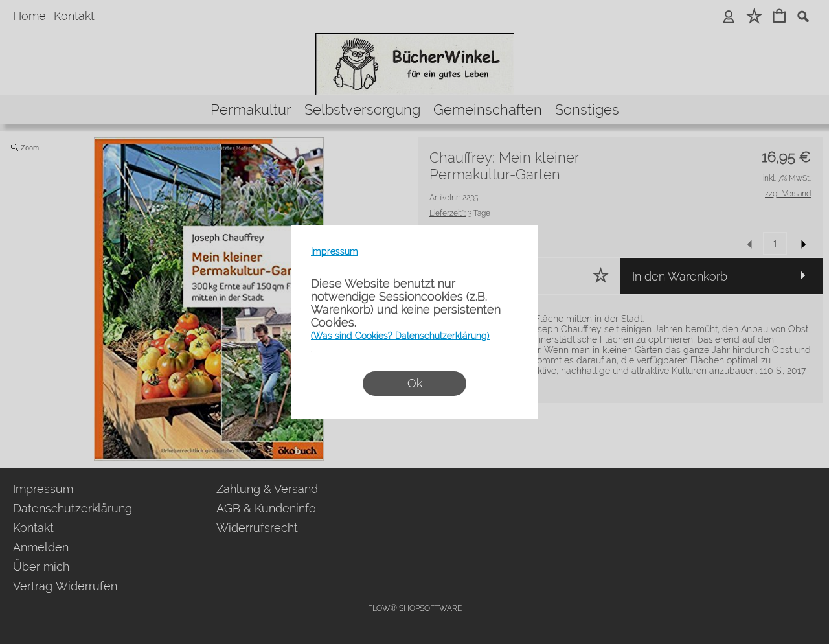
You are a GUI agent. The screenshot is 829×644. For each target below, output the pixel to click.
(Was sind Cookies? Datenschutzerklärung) (400, 335)
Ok (414, 383)
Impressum (334, 251)
